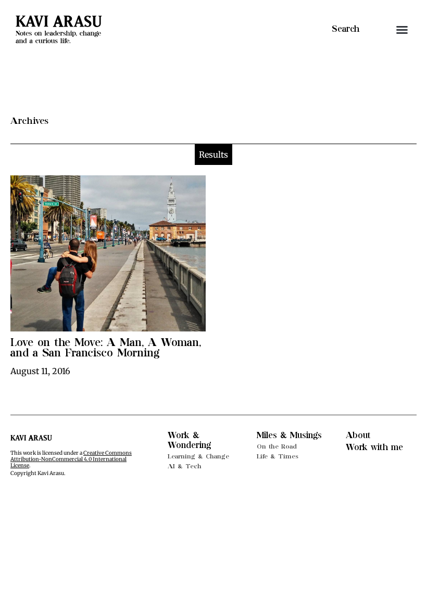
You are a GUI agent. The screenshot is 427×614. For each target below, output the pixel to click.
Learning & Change (198, 456)
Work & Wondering (189, 440)
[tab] (213, 154)
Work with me (374, 447)
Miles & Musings (289, 435)
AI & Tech (185, 466)
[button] (402, 29)
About (358, 435)
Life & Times (277, 456)
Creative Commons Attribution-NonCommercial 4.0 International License (71, 459)
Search (345, 29)
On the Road (277, 446)
